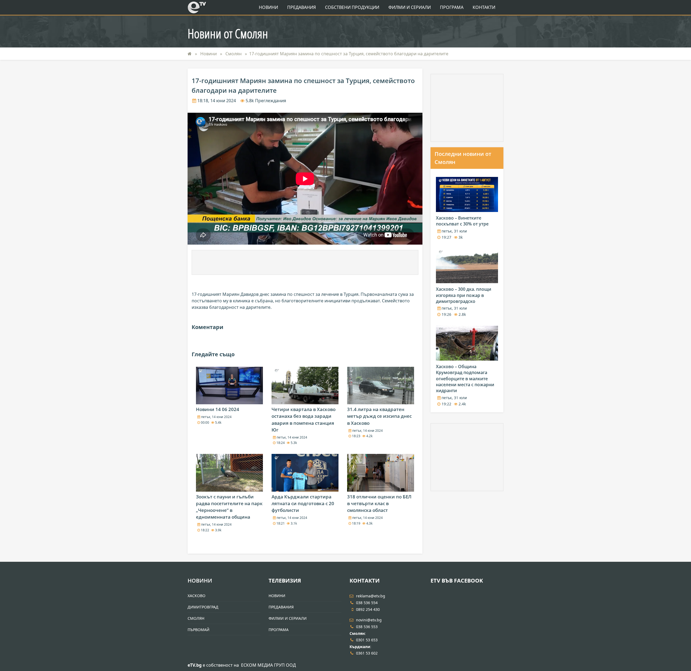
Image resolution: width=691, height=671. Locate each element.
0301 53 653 (367, 639)
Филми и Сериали (409, 7)
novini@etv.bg (369, 619)
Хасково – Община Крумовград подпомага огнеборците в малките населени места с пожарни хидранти (465, 379)
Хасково (196, 595)
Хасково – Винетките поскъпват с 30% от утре (462, 221)
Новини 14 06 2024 (217, 409)
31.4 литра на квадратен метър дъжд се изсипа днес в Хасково (379, 416)
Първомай (198, 629)
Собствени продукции (352, 7)
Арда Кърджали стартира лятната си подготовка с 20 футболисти (303, 503)
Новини (268, 7)
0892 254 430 (368, 609)
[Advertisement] (305, 262)
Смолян (234, 54)
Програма (451, 7)
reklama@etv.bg (370, 595)
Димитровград (203, 607)
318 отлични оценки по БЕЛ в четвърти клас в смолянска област (379, 503)
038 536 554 (367, 602)
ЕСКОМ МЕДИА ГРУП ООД (268, 665)
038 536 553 (367, 626)
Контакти (484, 7)
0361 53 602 (367, 653)
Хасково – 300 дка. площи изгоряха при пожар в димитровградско (463, 295)
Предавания (301, 7)
